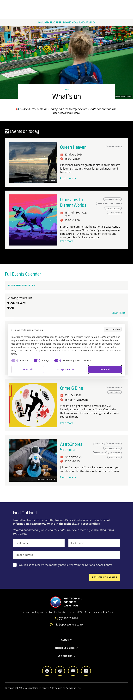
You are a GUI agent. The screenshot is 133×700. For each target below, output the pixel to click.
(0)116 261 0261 (68, 618)
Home (65, 89)
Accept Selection (66, 369)
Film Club (99, 444)
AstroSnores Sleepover (71, 447)
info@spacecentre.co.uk (68, 624)
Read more (66, 178)
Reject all (28, 369)
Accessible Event (112, 199)
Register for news (103, 577)
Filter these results (20, 285)
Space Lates (115, 453)
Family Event (100, 453)
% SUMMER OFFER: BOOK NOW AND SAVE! (65, 22)
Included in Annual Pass (108, 204)
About (65, 639)
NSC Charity (65, 655)
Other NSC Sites (65, 647)
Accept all (105, 369)
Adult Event (114, 392)
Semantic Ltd (73, 687)
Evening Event (113, 146)
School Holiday (113, 208)
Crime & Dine (71, 388)
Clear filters (119, 313)
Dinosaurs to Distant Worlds (73, 202)
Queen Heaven (73, 147)
